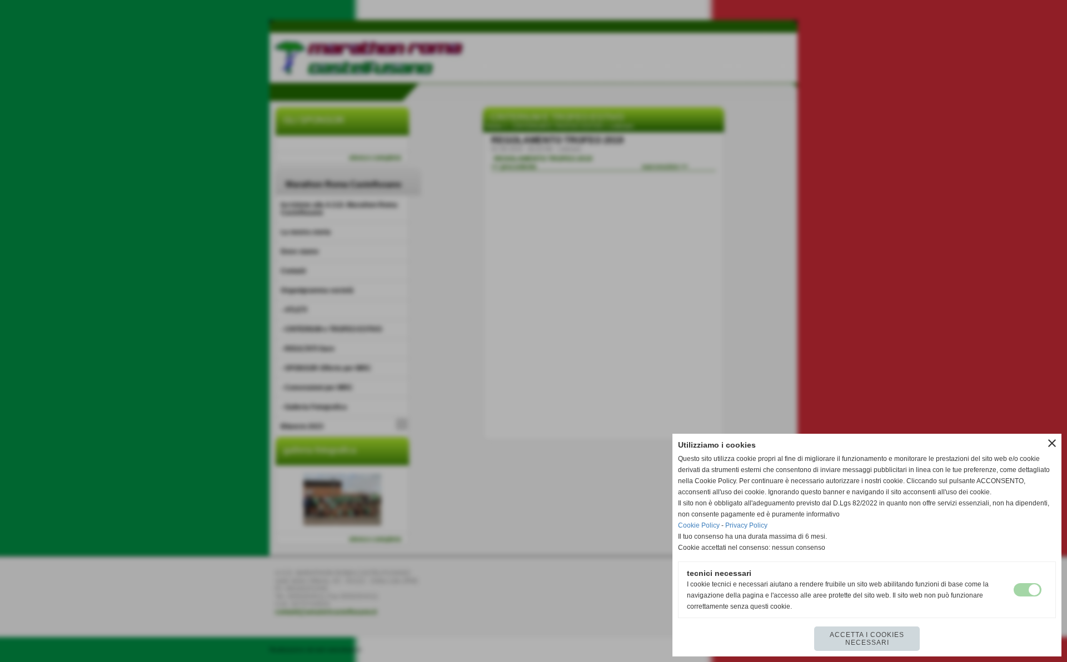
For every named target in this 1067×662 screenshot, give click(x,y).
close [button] (1052, 443)
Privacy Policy (746, 525)
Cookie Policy (699, 525)
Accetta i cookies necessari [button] (867, 638)
